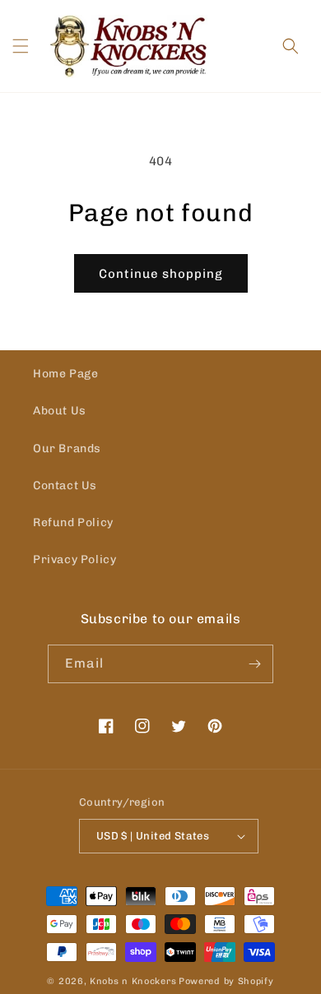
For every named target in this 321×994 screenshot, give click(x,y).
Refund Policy (73, 522)
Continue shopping (161, 273)
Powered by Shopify (226, 981)
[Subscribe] (254, 664)
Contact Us (65, 485)
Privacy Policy (74, 559)
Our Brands (67, 448)
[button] (20, 46)
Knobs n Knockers (133, 981)
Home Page (65, 374)
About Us (59, 411)
